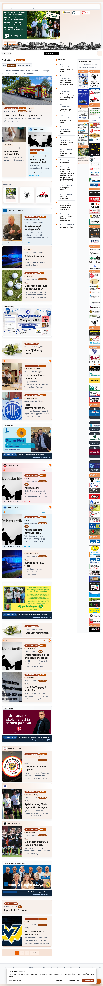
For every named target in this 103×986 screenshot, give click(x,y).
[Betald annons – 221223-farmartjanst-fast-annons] (94, 180)
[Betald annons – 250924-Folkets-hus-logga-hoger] (94, 233)
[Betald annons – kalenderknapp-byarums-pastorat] (94, 288)
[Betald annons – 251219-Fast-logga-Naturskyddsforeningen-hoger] (94, 599)
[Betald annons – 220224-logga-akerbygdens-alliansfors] (94, 312)
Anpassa (59, 981)
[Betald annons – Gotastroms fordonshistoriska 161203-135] (94, 548)
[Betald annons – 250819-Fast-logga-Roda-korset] (94, 211)
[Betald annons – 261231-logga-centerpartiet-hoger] (94, 438)
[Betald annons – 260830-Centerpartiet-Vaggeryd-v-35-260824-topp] (31, 25)
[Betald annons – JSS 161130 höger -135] (94, 400)
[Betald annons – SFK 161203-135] (94, 502)
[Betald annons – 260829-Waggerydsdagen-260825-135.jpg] (83, 80)
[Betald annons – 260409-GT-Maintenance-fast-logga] (76, 13)
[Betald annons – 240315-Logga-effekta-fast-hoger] (94, 140)
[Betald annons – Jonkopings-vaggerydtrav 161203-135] (94, 490)
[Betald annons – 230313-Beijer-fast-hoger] (94, 216)
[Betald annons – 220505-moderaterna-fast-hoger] (94, 465)
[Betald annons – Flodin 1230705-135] (94, 253)
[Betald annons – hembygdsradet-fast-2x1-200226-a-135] (94, 554)
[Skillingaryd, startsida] (51, 53)
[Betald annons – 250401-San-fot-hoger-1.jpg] (94, 125)
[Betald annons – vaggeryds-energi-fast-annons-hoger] (94, 629)
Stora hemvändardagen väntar (66, 153)
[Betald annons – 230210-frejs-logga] (94, 241)
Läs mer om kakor (15, 981)
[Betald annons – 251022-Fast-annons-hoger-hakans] (94, 135)
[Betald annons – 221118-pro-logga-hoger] (94, 542)
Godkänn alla (88, 981)
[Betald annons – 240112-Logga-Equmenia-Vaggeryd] (94, 307)
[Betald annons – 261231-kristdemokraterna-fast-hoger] (94, 413)
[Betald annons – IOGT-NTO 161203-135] (94, 594)
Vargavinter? (64, 162)
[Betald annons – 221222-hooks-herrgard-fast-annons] (94, 83)
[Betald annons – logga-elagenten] (94, 199)
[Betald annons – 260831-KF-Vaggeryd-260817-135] (83, 128)
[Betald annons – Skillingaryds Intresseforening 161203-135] (94, 621)
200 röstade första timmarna (66, 144)
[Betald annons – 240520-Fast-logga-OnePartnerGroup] (94, 267)
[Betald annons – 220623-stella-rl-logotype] (94, 262)
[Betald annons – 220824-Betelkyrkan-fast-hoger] (94, 296)
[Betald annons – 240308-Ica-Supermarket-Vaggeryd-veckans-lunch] (43, 195)
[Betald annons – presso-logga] (94, 381)
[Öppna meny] (99, 53)
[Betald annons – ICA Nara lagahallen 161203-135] (94, 93)
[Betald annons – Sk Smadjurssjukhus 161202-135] (94, 112)
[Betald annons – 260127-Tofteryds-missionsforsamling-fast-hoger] (94, 302)
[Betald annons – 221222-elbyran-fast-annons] (94, 185)
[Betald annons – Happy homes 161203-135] (94, 193)
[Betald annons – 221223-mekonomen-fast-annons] (94, 332)
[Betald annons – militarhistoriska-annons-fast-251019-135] (94, 610)
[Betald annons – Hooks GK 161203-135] (94, 508)
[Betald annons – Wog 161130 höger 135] (94, 351)
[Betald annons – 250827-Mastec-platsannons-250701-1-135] (83, 113)
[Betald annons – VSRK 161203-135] (94, 514)
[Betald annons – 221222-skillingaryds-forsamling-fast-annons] (66, 12)
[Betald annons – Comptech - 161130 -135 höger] (94, 394)
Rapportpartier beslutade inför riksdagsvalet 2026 (66, 83)
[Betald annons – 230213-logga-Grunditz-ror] (94, 119)
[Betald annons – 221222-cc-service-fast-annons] (94, 344)
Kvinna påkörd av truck (66, 189)
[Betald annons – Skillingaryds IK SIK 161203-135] (94, 496)
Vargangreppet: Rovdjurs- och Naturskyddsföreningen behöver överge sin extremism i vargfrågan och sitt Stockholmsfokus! (67, 175)
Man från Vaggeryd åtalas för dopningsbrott (66, 218)
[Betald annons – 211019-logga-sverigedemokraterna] (94, 425)
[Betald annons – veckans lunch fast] (94, 89)
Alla (4, 65)
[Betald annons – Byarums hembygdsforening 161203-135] (94, 572)
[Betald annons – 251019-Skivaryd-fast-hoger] (94, 604)
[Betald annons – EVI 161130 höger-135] (94, 368)
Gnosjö (28, 65)
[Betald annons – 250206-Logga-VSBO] (94, 258)
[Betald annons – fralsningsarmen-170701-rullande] (94, 275)
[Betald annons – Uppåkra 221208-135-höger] (94, 363)
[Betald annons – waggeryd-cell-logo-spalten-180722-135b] (94, 388)
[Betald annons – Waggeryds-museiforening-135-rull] (94, 579)
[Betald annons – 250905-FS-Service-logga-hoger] (85, 13)
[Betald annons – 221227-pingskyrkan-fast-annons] (94, 281)
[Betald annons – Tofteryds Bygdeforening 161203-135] (94, 566)
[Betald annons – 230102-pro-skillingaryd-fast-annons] (94, 560)
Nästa (34, 953)
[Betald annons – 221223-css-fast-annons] (94, 165)
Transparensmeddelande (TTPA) (13, 44)
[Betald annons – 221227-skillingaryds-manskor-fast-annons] (94, 616)
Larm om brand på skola (66, 70)
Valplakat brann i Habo (66, 121)
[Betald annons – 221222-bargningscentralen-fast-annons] (94, 338)
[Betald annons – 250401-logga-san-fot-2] (94, 149)
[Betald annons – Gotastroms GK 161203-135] (94, 526)
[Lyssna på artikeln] (49, 361)
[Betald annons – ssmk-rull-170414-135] (94, 520)
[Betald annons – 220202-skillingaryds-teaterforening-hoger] (94, 586)
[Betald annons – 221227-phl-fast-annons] (94, 169)
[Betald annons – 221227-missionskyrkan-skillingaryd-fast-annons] (94, 316)
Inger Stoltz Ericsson (67, 227)
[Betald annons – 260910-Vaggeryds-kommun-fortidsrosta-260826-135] (83, 139)
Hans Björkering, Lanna (66, 132)
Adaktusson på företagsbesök (65, 110)
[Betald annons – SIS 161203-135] (94, 479)
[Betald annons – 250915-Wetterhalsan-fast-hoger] (94, 174)
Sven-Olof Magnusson (64, 197)
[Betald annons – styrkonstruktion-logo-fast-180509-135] (94, 374)
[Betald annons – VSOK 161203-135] (94, 532)
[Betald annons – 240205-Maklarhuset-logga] (94, 249)
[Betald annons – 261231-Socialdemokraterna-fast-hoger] (94, 452)
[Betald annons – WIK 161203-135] (94, 485)
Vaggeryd (11, 65)
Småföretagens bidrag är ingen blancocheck (65, 207)
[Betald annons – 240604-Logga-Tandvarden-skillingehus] (94, 108)
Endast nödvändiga (73, 981)
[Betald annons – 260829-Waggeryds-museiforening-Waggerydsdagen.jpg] (83, 97)
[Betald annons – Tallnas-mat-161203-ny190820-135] (27, 195)
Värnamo (20, 65)
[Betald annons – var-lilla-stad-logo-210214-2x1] (94, 205)
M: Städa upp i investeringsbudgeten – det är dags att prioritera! (67, 97)
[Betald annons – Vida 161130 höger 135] (94, 357)
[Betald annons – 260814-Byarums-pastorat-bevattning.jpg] (10, 195)
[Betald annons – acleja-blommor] (94, 222)
